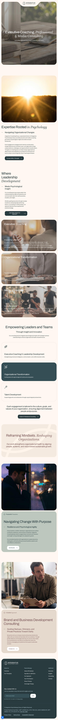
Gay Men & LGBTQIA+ (30, 673)
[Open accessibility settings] (2, 717)
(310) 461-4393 (24, 711)
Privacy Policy (20, 699)
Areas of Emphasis (29, 671)
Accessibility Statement (28, 714)
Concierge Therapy (29, 683)
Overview (6, 671)
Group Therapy (28, 681)
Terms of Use (16, 714)
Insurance (50, 671)
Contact (50, 678)
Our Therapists (8, 673)
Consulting (51, 676)
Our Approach (27, 676)
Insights (50, 673)
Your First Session (28, 678)
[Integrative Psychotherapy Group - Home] (29, 3)
